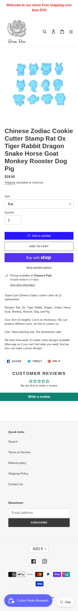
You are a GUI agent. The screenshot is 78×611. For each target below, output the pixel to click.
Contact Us (15, 484)
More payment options (39, 267)
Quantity (9, 212)
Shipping (10, 182)
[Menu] (71, 31)
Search (13, 441)
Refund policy (17, 463)
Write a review (39, 396)
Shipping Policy (18, 473)
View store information (22, 285)
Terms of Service (19, 452)
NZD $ (38, 549)
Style (7, 196)
